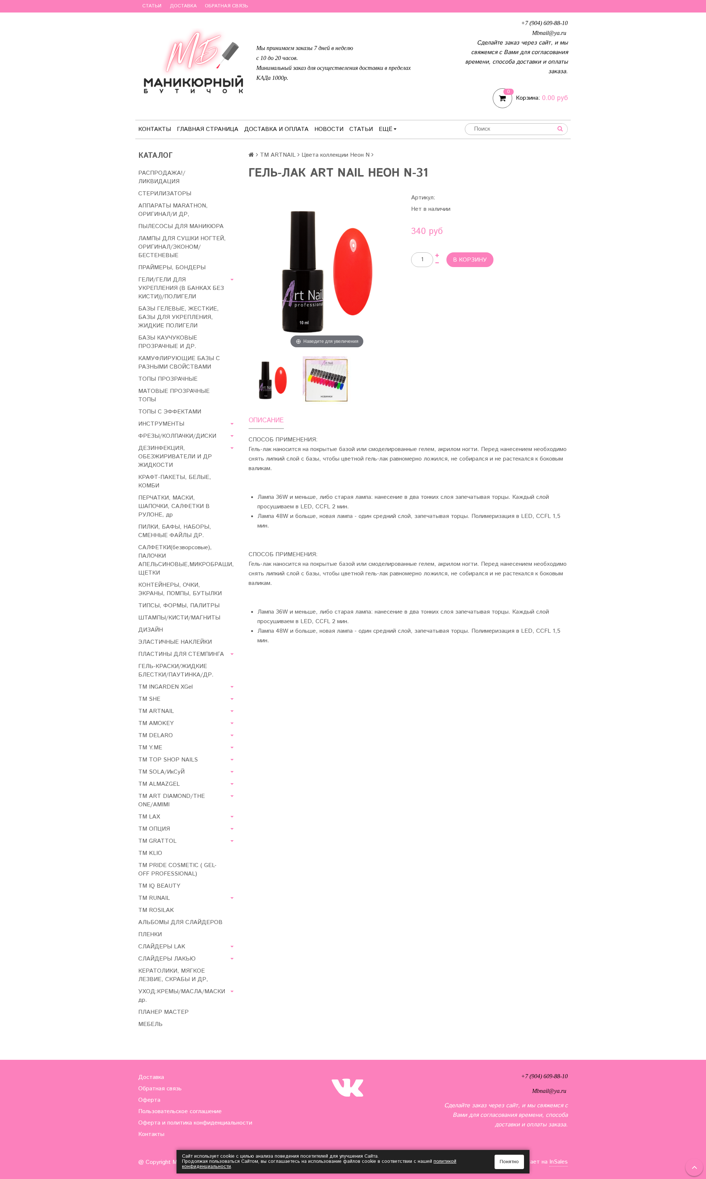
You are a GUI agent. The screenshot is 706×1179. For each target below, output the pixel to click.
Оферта (149, 1100)
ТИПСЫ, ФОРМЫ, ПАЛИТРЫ (179, 605)
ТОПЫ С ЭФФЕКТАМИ (169, 412)
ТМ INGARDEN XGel (165, 687)
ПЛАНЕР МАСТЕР (163, 1012)
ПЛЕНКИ (150, 934)
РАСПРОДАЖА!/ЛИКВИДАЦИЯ (161, 177)
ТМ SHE (149, 699)
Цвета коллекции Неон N (336, 155)
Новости (328, 129)
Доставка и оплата (276, 129)
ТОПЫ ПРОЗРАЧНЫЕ (167, 379)
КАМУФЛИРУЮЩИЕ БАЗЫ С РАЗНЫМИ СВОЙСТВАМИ (179, 362)
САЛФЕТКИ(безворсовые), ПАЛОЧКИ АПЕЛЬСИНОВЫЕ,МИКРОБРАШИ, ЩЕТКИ (186, 560)
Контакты (154, 129)
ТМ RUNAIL (154, 898)
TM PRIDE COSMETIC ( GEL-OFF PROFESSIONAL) (177, 869)
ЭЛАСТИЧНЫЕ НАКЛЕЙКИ (175, 642)
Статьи (151, 6)
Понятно (509, 1161)
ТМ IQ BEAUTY (159, 886)
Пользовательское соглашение (180, 1111)
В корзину (470, 260)
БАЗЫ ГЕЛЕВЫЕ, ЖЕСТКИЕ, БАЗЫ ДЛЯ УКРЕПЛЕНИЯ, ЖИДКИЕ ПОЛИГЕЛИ (178, 317)
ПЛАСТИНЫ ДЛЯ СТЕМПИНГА (181, 654)
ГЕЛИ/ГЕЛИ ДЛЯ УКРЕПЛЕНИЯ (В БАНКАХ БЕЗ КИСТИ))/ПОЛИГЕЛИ (181, 288)
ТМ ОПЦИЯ (154, 829)
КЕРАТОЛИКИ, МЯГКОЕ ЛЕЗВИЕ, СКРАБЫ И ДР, (173, 975)
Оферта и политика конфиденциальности (195, 1123)
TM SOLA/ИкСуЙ (161, 772)
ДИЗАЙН (150, 630)
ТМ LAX (149, 817)
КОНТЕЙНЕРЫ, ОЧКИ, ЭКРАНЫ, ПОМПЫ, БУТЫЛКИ (180, 589)
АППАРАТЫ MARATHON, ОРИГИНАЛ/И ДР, (173, 210)
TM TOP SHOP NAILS (168, 760)
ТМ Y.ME (150, 747)
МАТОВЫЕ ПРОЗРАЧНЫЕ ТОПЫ (174, 395)
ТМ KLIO (150, 853)
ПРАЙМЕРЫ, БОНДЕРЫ (172, 267)
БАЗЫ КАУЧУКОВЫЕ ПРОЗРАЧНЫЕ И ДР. (167, 342)
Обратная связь (226, 6)
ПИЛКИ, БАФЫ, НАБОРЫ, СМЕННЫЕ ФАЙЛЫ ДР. (174, 531)
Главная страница (207, 129)
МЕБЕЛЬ (150, 1024)
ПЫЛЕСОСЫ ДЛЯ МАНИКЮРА (181, 226)
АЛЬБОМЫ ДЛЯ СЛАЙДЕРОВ (180, 922)
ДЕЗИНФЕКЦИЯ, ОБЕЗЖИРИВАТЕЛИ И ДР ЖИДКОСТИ (175, 456)
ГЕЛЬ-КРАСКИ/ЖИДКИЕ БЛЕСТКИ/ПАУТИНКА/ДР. (176, 670)
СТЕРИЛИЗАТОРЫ (164, 193)
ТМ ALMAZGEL (159, 784)
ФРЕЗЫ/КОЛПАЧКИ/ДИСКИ (177, 436)
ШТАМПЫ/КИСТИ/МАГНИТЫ (179, 618)
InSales (558, 1162)
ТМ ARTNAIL (156, 711)
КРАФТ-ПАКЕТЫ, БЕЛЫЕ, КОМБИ (174, 481)
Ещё (385, 129)
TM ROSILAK (156, 910)
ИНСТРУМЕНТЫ (161, 424)
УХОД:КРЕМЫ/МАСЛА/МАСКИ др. (181, 995)
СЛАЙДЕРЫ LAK (161, 946)
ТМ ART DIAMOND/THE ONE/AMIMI (171, 800)
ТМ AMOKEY (156, 723)
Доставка (183, 6)
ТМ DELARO (155, 735)
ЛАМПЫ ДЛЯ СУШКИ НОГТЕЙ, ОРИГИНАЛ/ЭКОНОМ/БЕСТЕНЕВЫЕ (182, 247)
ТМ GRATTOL (157, 841)
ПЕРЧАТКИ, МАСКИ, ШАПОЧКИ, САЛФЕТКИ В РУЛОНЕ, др (174, 506)
